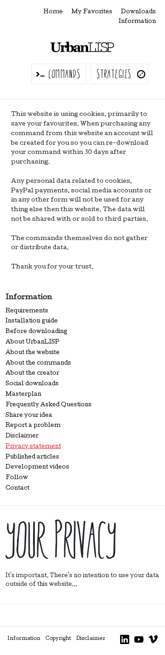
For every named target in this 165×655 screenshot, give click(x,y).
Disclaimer (22, 436)
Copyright (58, 639)
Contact (17, 488)
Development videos (37, 467)
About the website (33, 353)
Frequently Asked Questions (49, 405)
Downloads (138, 12)
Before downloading (36, 332)
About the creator (32, 374)
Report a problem (33, 426)
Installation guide (32, 321)
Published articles (32, 457)
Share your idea (29, 416)
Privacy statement (33, 447)
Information (137, 22)
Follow (17, 478)
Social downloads (32, 384)
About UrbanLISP (33, 342)
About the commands (38, 363)
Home (53, 12)
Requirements (27, 311)
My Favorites (92, 12)
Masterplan (23, 395)
